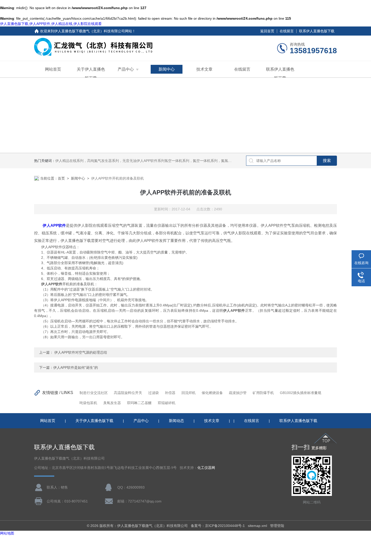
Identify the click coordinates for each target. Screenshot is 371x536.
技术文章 (204, 69)
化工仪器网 (206, 468)
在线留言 (287, 31)
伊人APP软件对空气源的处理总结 (80, 352)
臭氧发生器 (112, 403)
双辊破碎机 (166, 403)
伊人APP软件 (54, 225)
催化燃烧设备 (212, 393)
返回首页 (267, 31)
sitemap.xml (257, 526)
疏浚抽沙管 (238, 393)
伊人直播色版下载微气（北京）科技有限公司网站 (93, 31)
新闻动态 (176, 420)
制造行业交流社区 (94, 393)
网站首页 (53, 69)
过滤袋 (153, 393)
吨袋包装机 (88, 403)
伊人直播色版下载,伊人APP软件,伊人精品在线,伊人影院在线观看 (51, 24)
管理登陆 (277, 526)
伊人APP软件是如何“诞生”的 (75, 367)
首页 (61, 178)
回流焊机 (188, 393)
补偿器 (170, 393)
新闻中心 (166, 69)
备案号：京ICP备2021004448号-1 (218, 526)
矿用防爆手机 (263, 393)
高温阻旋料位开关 (128, 393)
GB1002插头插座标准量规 (300, 393)
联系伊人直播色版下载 (316, 31)
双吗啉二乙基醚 (139, 403)
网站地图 (7, 533)
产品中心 (126, 69)
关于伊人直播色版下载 (91, 73)
